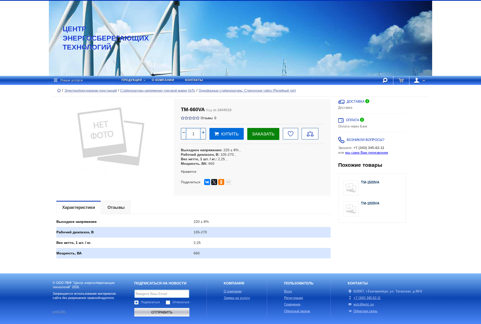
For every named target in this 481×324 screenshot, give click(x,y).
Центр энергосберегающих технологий (100, 38)
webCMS (59, 312)
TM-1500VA (370, 182)
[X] (214, 182)
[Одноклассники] (221, 182)
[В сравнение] (310, 133)
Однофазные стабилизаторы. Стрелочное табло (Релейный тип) (247, 90)
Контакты (194, 80)
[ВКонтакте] (207, 182)
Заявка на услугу (237, 298)
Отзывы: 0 (208, 118)
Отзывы (116, 207)
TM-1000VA (370, 203)
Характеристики (78, 207)
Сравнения (292, 304)
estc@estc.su (363, 304)
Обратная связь (365, 311)
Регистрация (293, 298)
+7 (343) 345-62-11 (367, 298)
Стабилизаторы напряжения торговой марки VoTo (157, 90)
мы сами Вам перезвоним (366, 152)
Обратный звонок (297, 311)
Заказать (263, 133)
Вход (288, 291)
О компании (163, 80)
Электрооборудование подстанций (90, 90)
